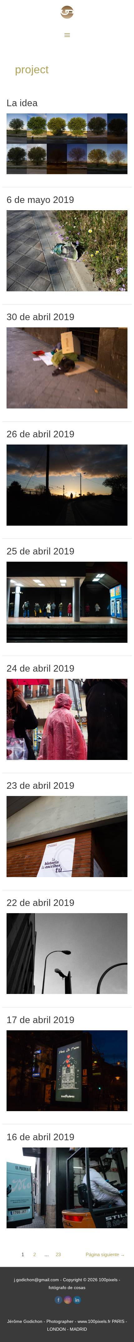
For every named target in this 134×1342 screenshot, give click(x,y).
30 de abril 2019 (40, 317)
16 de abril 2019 (40, 1137)
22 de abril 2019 (40, 902)
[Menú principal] (67, 35)
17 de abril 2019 (40, 1020)
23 (58, 1254)
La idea (22, 103)
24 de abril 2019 (40, 668)
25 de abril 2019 (40, 551)
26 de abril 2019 (40, 434)
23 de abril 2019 (40, 785)
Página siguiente (105, 1254)
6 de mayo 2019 (40, 200)
